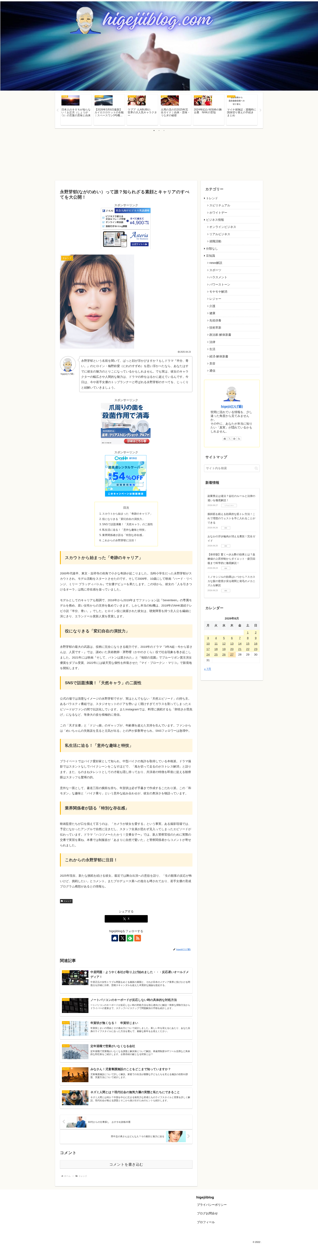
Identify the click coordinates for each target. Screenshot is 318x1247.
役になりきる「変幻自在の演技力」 (123, 518)
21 (239, 649)
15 (247, 643)
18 (216, 649)
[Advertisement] (159, 155)
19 (224, 649)
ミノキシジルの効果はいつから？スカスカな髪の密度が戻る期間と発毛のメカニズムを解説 (231, 581)
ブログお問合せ (207, 1213)
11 (216, 643)
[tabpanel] (76, 109)
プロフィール (206, 1222)
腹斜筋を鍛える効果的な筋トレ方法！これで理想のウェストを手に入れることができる (231, 518)
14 (239, 643)
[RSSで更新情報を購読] (137, 938)
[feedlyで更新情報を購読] (130, 938)
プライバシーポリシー (212, 1204)
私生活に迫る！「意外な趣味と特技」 (124, 529)
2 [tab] (159, 130)
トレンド (68, 901)
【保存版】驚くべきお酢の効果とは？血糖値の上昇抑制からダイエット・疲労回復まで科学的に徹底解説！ (231, 558)
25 (216, 654)
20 (232, 649)
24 (208, 654)
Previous (57, 110)
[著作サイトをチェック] (114, 938)
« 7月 (207, 669)
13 (232, 643)
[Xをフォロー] (122, 938)
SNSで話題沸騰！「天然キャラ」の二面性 (127, 524)
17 (208, 649)
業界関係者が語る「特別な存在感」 (123, 534)
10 (208, 643)
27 (232, 654)
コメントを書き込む (126, 1164)
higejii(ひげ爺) (232, 406)
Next (260, 110)
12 (224, 643)
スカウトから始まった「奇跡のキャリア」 (127, 513)
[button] (256, 468)
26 (224, 654)
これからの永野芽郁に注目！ (119, 540)
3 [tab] (164, 130)
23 (255, 649)
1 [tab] (154, 130)
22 (247, 649)
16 (255, 643)
